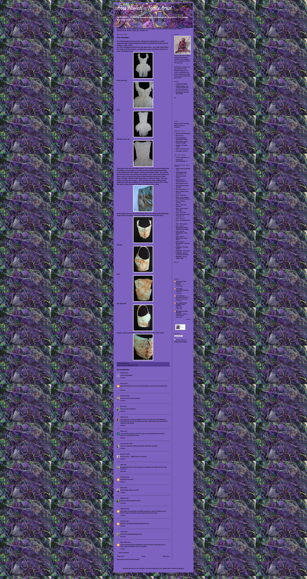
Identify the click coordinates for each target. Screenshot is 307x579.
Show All (188, 319)
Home (143, 556)
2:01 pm (122, 390)
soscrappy (179, 288)
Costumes (124, 365)
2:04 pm (122, 400)
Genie (122, 487)
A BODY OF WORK (181, 84)
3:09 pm (122, 411)
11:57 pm (123, 536)
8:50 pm (122, 438)
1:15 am (122, 515)
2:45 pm (122, 526)
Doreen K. (123, 454)
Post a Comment (124, 552)
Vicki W (122, 373)
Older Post (166, 556)
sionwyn (122, 521)
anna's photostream (182, 327)
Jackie (122, 531)
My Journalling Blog (182, 90)
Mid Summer (131, 365)
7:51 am (122, 549)
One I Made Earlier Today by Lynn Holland (181, 304)
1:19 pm (122, 377)
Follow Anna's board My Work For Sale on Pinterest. (181, 125)
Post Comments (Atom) (132, 559)
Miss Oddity (123, 542)
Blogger (181, 568)
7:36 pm (122, 492)
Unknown (123, 477)
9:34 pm (122, 459)
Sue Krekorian (124, 443)
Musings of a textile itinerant (182, 312)
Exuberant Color (181, 281)
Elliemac (122, 498)
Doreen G (123, 396)
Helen (122, 431)
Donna (122, 383)
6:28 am (122, 482)
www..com (180, 323)
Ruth (121, 406)
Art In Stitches (180, 296)
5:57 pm (122, 425)
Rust (136, 365)
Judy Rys (123, 508)
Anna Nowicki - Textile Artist (144, 8)
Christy (122, 417)
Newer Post (120, 556)
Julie (121, 464)
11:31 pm (123, 503)
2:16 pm (122, 448)
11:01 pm (123, 471)
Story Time (179, 307)
